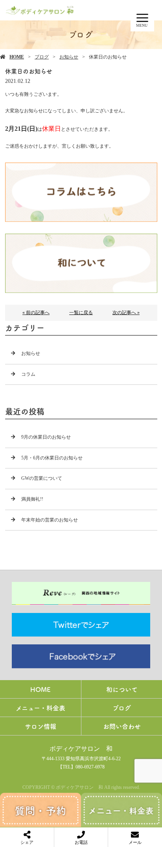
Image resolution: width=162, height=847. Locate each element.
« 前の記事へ (36, 312)
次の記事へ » (126, 312)
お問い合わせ (122, 726)
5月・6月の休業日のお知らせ (52, 458)
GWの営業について (41, 478)
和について (122, 689)
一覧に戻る (81, 312)
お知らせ (68, 57)
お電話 (81, 842)
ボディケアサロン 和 (81, 748)
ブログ (42, 57)
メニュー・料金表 (40, 707)
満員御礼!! (32, 499)
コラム (28, 374)
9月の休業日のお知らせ (46, 437)
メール (135, 842)
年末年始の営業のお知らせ (49, 520)
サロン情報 (40, 726)
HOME (16, 57)
